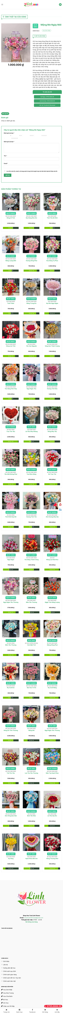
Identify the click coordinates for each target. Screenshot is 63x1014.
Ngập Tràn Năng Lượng (52, 602)
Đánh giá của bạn (9, 133)
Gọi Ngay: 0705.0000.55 (47, 96)
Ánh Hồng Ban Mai (11, 816)
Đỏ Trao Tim (52, 474)
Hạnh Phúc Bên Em (31, 858)
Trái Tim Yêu (11, 773)
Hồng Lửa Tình (10, 346)
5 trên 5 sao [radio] (7, 138)
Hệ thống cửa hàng (31, 922)
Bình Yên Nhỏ (31, 816)
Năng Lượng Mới (10, 260)
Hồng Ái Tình (11, 218)
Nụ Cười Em (11, 687)
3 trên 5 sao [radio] (26, 135)
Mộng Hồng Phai (52, 645)
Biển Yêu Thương (10, 645)
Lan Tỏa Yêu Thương (31, 773)
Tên (5, 155)
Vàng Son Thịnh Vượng (52, 346)
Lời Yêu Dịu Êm (52, 816)
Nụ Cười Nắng (52, 687)
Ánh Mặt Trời (31, 645)
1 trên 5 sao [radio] (6, 135)
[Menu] (2, 4)
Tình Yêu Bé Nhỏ (52, 218)
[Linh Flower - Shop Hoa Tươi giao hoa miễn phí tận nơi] (31, 4)
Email (6, 163)
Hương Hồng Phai (31, 260)
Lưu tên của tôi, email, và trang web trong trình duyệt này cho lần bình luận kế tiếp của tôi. (32, 171)
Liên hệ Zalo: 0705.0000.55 (47, 101)
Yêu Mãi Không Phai (10, 474)
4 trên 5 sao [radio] (37, 135)
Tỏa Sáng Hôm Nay (11, 388)
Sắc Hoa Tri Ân (31, 687)
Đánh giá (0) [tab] (5, 113)
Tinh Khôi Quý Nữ (10, 517)
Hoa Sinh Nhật (46, 30)
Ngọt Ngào (10, 559)
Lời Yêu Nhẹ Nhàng (31, 431)
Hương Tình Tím (31, 517)
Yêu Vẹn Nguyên (31, 346)
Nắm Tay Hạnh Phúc (52, 773)
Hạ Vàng (10, 858)
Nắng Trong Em (31, 303)
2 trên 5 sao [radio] (15, 135)
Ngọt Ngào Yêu (31, 388)
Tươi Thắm (10, 303)
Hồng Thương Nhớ (52, 858)
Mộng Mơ (31, 730)
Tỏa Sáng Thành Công (31, 559)
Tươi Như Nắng (31, 474)
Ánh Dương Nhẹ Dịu (52, 517)
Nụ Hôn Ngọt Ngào (52, 303)
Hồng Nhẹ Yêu (52, 431)
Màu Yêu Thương (31, 602)
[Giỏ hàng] (60, 4)
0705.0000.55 (54, 1006)
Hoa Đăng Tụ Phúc (52, 260)
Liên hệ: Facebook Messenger (47, 105)
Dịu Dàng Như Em (31, 218)
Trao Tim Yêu (10, 431)
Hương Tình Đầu (52, 388)
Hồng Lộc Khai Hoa (52, 559)
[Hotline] (60, 504)
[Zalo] (60, 509)
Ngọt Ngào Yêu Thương (10, 602)
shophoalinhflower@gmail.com (33, 917)
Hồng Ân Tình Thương (11, 730)
